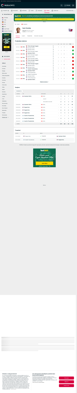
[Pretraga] (61, 5)
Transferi (29, 35)
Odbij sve (66, 381)
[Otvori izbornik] (73, 5)
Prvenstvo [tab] (19, 91)
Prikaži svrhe (66, 385)
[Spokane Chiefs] (71, 30)
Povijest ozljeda (38, 35)
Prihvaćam (66, 378)
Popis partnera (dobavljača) (38, 382)
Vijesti (23, 35)
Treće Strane (13, 389)
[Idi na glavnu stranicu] (11, 5)
